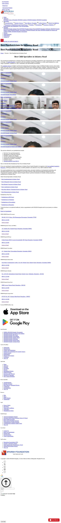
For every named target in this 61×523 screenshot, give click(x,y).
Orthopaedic (6, 347)
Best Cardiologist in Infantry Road (10, 187)
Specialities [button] (6, 21)
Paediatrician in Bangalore (8, 204)
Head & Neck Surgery (9, 355)
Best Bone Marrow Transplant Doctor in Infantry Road (14, 189)
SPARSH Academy (22, 20)
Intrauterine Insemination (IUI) (11, 442)
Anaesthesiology (9, 23)
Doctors (5, 33)
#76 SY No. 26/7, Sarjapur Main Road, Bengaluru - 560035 (16, 296)
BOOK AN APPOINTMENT (11, 41)
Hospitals (6, 367)
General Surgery (7, 353)
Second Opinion (7, 435)
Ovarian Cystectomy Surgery (10, 443)
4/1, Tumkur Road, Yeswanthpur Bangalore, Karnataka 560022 (16, 251)
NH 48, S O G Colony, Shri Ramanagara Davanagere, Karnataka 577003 (19, 217)
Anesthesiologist (7, 382)
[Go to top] (6, 483)
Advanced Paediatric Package (11, 416)
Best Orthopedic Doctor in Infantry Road (11, 181)
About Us (6, 365)
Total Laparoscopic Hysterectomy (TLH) (13, 445)
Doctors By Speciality (9, 375)
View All (6, 358)
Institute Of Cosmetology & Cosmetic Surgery (14, 351)
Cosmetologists (7, 388)
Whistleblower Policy (9, 410)
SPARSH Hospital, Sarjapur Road (12, 29)
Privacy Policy (7, 405)
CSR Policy (6, 409)
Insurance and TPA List (9, 373)
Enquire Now (7, 433)
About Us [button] (6, 18)
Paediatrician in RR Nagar (8, 197)
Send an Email (5, 222)
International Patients (8, 371)
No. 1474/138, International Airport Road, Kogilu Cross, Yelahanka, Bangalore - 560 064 (23, 274)
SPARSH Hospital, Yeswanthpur (18, 30)
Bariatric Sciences (19, 23)
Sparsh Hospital (11, 62)
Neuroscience (7, 349)
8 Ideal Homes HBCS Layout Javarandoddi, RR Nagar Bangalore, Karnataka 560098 (22, 240)
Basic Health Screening (9, 419)
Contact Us (6, 37)
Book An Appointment (6, 72)
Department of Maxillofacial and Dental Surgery (16, 24)
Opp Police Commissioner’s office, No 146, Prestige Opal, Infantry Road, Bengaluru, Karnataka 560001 (26, 262)
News (5, 396)
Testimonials (6, 399)
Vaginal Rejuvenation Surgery (11, 446)
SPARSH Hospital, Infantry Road (11, 337)
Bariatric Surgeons (8, 384)
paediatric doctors (7, 66)
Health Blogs (7, 35)
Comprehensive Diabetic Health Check (13, 423)
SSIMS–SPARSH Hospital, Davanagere (17, 31)
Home (5, 17)
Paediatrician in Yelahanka (8, 199)
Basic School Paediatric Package (11, 420)
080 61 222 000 (5, 220)
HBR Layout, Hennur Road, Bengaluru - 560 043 (13, 285)
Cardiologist (6, 386)
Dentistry (32, 24)
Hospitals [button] (6, 27)
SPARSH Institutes (31, 20)
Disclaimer (6, 406)
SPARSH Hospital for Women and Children (14, 333)
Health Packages (7, 34)
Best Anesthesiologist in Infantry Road (11, 179)
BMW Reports (7, 398)
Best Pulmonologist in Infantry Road (10, 192)
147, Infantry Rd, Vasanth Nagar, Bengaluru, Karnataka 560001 (17, 228)
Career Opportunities (8, 436)
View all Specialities (23, 26)
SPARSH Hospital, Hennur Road (28, 29)
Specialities (6, 368)
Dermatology (39, 24)
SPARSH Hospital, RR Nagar (33, 30)
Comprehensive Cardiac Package (11, 422)
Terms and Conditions (9, 408)
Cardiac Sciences (42, 23)
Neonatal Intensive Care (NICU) (11, 161)
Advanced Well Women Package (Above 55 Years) (16, 418)
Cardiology (6, 357)
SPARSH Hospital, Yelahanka (43, 29)
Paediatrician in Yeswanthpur (8, 202)
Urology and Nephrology (9, 350)
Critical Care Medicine (53, 23)
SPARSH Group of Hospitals (10, 20)
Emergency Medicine (49, 24)
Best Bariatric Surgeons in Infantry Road (11, 184)
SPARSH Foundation (42, 20)
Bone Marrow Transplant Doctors (11, 385)
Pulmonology (7, 354)
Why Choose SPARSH (9, 376)
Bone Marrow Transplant (31, 23)
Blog (5, 395)
